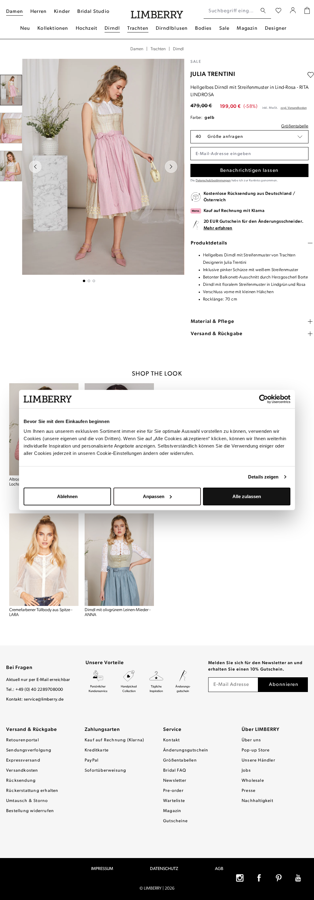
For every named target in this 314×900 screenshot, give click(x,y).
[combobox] (230, 11)
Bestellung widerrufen (30, 811)
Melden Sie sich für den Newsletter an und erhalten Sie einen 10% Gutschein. (255, 666)
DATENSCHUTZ (164, 869)
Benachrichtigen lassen (249, 170)
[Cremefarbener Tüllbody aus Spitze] (43, 559)
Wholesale (253, 780)
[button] (249, 136)
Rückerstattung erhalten (32, 790)
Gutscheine (175, 821)
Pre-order (173, 790)
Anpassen (153, 496)
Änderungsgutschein (186, 750)
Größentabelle (294, 126)
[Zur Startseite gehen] (157, 11)
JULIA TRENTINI (212, 74)
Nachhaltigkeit (257, 801)
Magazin (172, 811)
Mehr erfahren (218, 228)
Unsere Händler (258, 760)
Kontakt (171, 740)
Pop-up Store (256, 750)
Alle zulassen (246, 496)
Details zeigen (263, 476)
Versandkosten (22, 770)
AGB (219, 869)
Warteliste (174, 801)
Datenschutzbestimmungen (213, 180)
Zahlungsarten (102, 729)
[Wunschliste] (278, 11)
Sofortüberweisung (105, 770)
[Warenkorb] (307, 11)
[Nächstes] (171, 167)
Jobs (246, 770)
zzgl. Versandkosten (294, 108)
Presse (248, 790)
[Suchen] (263, 10)
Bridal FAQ (174, 770)
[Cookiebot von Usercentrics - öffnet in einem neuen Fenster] (263, 399)
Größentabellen (180, 760)
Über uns (251, 740)
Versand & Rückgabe (31, 729)
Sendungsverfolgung (29, 750)
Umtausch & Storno (27, 801)
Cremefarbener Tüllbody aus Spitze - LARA (40, 612)
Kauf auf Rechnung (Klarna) (114, 740)
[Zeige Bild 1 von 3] (84, 281)
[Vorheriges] (35, 167)
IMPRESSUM (102, 869)
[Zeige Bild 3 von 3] (94, 281)
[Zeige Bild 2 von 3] (89, 281)
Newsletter (174, 780)
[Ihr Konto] (293, 11)
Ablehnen (67, 496)
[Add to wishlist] (310, 75)
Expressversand (23, 760)
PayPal (91, 760)
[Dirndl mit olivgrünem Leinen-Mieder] (119, 559)
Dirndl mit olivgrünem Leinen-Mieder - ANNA (118, 612)
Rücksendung (21, 780)
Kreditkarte (97, 750)
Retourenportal (22, 740)
